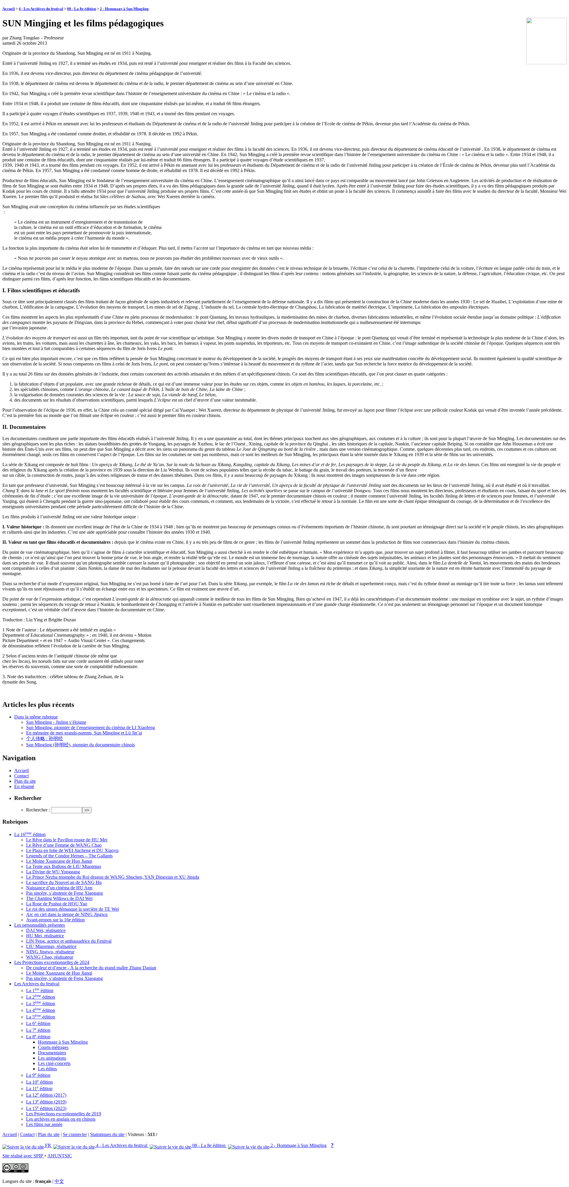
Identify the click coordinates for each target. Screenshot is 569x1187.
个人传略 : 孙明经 (44, 738)
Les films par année (44, 1124)
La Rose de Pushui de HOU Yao (56, 903)
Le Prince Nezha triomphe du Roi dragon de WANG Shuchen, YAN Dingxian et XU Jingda (112, 877)
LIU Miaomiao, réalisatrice (51, 946)
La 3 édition (40, 1003)
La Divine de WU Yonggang (53, 871)
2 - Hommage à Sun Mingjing (124, 9)
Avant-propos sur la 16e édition (55, 919)
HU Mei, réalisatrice (45, 935)
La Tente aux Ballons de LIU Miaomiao (63, 866)
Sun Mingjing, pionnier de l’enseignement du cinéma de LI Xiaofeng (90, 727)
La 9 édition (38, 1075)
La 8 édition (38, 1036)
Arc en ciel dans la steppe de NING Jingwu (67, 914)
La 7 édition (38, 1030)
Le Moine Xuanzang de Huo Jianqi (59, 861)
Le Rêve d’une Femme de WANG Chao (64, 845)
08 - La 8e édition (81, 9)
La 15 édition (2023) (46, 1108)
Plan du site (25, 781)
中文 (59, 1181)
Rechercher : (38, 809)
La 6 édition (38, 1023)
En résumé (24, 786)
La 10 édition (39, 1082)
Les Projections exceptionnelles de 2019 (63, 1113)
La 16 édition (30, 834)
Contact (21, 775)
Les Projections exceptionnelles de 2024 (51, 962)
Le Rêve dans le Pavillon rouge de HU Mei (66, 839)
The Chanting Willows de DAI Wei (59, 898)
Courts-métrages (53, 1047)
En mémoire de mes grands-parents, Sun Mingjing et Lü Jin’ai (84, 732)
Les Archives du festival (36, 983)
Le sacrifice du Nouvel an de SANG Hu (64, 882)
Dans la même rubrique (36, 716)
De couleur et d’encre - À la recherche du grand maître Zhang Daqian (91, 967)
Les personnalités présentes (39, 925)
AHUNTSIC (59, 1155)
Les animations (52, 1058)
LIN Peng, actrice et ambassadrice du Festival (68, 941)
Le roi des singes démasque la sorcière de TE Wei (72, 909)
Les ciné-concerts (54, 1063)
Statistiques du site (107, 1134)
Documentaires (52, 1052)
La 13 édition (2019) (46, 1101)
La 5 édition (40, 1016)
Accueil (8, 9)
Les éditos (47, 1068)
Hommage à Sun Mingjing (63, 1042)
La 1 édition (39, 990)
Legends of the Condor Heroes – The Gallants (69, 855)
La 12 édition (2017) (46, 1095)
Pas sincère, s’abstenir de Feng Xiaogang (64, 893)
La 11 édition (39, 1088)
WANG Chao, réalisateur (49, 957)
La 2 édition (40, 997)
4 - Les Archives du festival (41, 9)
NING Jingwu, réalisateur (50, 951)
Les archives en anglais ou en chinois (60, 1119)
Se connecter (75, 1134)
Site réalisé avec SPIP (23, 1155)
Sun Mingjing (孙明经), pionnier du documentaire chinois (80, 744)
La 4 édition (40, 1010)
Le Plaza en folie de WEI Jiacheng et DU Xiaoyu (72, 850)
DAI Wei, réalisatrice (45, 930)
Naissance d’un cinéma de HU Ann (59, 887)
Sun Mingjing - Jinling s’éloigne (56, 722)
